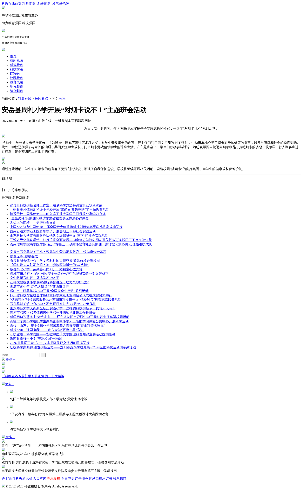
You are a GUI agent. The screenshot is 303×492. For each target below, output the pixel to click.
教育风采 (16, 82)
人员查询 (42, 3)
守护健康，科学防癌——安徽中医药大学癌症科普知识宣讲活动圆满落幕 (62, 334)
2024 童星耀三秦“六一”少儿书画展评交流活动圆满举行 (49, 343)
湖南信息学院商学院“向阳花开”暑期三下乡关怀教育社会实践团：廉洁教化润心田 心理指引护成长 (81, 244)
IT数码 (15, 73)
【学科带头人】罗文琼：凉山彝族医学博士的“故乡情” (49, 265)
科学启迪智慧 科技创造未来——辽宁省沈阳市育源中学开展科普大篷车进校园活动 (69, 317)
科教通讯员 (24, 478)
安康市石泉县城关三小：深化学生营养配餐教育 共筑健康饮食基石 (58, 252)
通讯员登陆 (60, 3)
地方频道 (16, 86)
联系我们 (119, 478)
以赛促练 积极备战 (24, 256)
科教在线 (24, 98)
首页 (13, 56)
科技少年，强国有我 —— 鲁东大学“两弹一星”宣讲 (47, 330)
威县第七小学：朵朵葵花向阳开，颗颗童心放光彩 (46, 269)
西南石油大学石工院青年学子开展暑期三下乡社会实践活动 (53, 231)
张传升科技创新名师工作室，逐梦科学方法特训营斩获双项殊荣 (56, 205)
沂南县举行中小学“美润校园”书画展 (36, 338)
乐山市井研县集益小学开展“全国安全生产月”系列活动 (49, 291)
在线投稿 (53, 478)
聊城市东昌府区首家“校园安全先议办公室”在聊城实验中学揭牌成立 (59, 273)
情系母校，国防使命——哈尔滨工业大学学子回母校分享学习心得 (58, 214)
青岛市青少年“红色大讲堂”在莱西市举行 (39, 286)
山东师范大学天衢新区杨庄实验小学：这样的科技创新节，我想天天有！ (62, 308)
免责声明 (67, 478)
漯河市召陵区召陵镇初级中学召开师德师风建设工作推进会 (53, 312)
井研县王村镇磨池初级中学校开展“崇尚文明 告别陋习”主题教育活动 (59, 209)
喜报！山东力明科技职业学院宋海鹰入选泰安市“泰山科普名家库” (57, 325)
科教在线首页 (11, 3)
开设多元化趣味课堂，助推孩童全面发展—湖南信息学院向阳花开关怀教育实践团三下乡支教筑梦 (81, 240)
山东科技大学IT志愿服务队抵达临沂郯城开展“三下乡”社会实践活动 (59, 235)
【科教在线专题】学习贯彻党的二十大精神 (33, 376)
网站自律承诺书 (100, 478)
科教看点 (16, 65)
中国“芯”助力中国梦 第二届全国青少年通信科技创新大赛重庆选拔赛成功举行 (66, 227)
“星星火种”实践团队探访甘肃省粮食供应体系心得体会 (49, 218)
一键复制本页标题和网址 (73, 121)
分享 (62, 98)
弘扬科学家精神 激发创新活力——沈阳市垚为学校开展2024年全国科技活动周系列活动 (73, 347)
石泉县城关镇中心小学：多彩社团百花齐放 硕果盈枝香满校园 (55, 260)
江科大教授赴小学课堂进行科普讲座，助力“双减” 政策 (49, 282)
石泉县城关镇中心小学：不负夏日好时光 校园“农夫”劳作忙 (53, 304)
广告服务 (81, 478)
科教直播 (28, 3)
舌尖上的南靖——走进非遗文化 (33, 222)
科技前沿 (16, 69)
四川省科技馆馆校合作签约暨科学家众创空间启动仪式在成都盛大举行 (61, 295)
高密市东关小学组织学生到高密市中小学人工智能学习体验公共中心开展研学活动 (69, 321)
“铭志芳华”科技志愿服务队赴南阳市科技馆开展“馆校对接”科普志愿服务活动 (65, 299)
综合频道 (16, 91)
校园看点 (16, 78)
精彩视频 (16, 60)
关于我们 (8, 478)
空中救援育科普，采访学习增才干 (34, 278)
